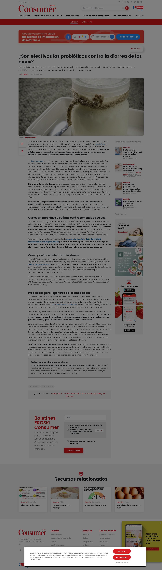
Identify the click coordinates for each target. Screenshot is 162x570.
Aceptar (122, 551)
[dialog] (85, 556)
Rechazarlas (122, 557)
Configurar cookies (122, 562)
